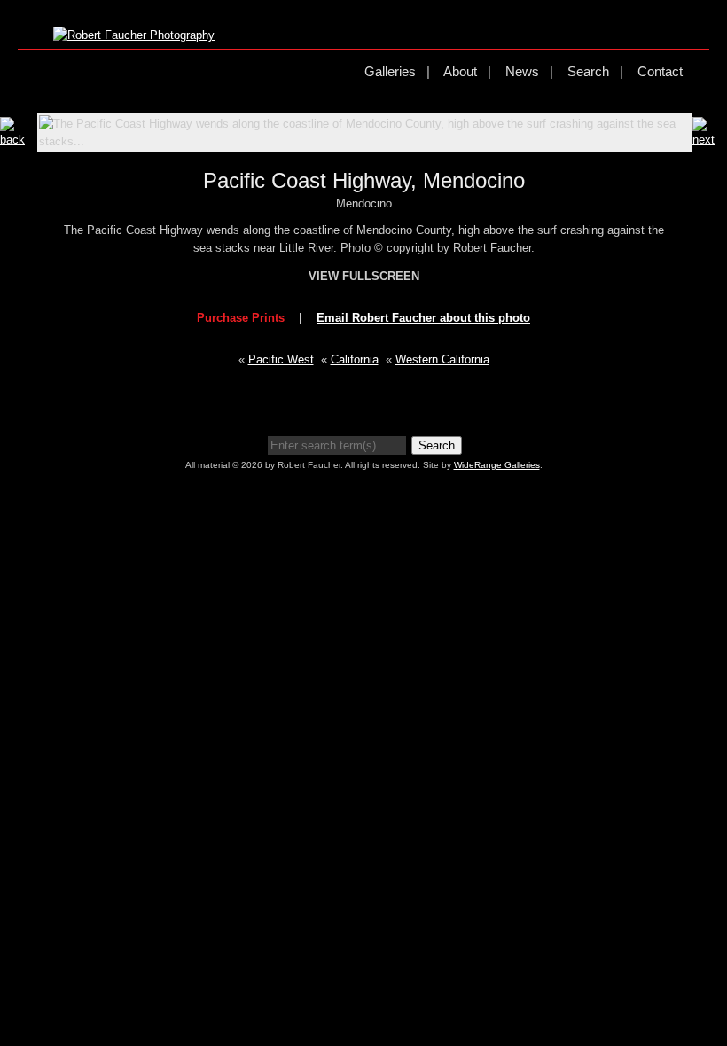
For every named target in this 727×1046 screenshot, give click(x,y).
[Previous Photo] (18, 139)
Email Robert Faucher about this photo (423, 317)
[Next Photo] (709, 139)
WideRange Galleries (497, 465)
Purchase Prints (241, 317)
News (522, 71)
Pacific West (281, 359)
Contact (660, 71)
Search (588, 71)
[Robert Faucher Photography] (134, 35)
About (460, 71)
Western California (442, 359)
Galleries (390, 71)
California (355, 359)
